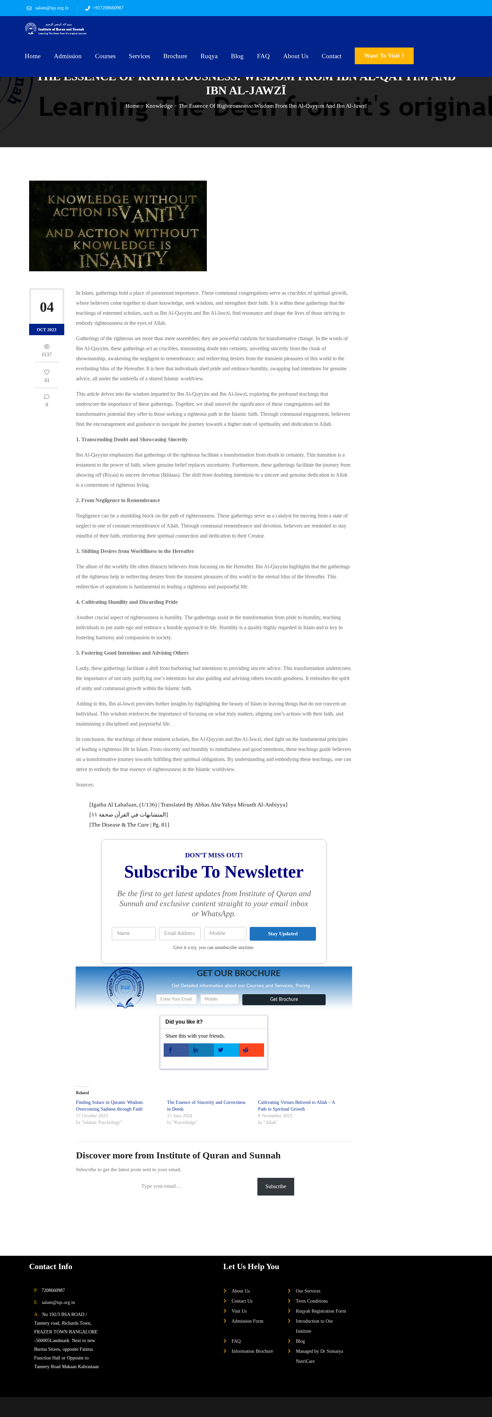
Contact (331, 56)
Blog (237, 56)
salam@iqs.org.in (52, 7)
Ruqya (209, 56)
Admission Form (247, 1321)
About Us (295, 56)
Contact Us (242, 1301)
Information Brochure (252, 1351)
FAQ (263, 56)
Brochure (175, 56)
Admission (68, 56)
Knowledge (159, 106)
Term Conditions (312, 1301)
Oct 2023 (47, 329)
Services (139, 56)
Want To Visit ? (384, 55)
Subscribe (275, 1186)
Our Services (308, 1291)
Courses (105, 56)
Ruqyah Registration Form (321, 1311)
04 (47, 307)
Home (32, 56)
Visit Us (239, 1311)
